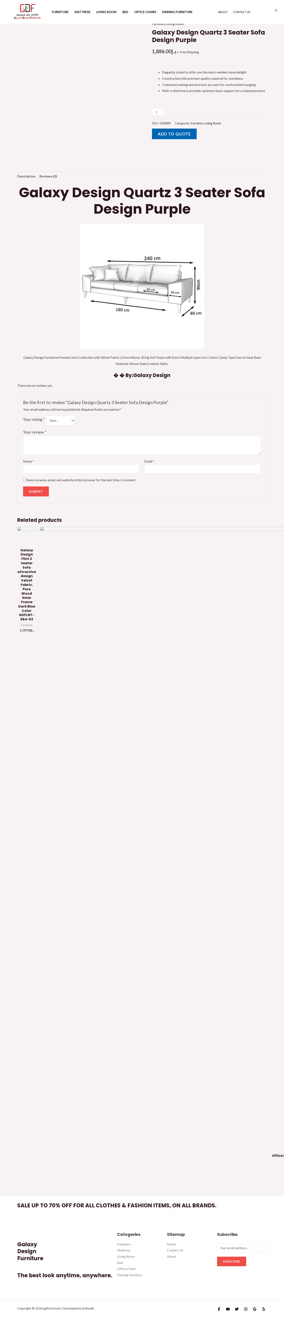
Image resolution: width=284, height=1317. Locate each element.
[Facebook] (219, 1309)
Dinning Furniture (177, 12)
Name (28, 461)
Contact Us (241, 12)
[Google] (255, 1309)
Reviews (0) (48, 176)
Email (149, 461)
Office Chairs (145, 12)
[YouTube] (228, 1309)
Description (26, 176)
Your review (34, 432)
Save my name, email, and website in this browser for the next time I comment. (81, 480)
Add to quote (174, 133)
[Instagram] (246, 1309)
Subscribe (231, 1261)
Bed (125, 12)
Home (171, 1244)
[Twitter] (237, 1309)
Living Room (106, 12)
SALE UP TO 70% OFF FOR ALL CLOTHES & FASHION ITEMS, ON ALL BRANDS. (116, 1205)
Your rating (34, 419)
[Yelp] (263, 1309)
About (223, 12)
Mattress (82, 12)
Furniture (60, 12)
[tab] (26, 176)
